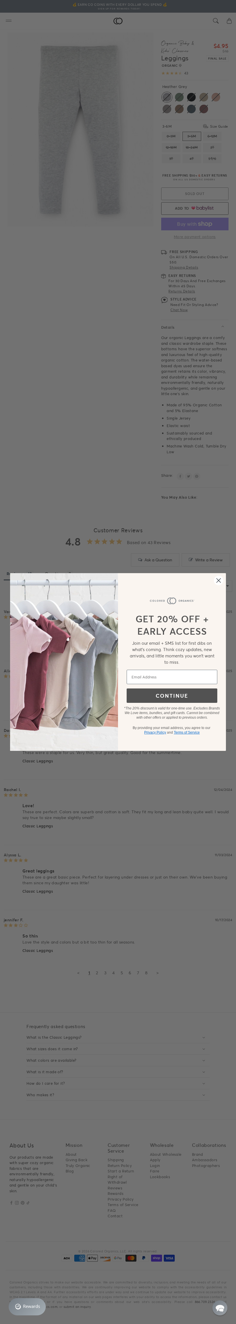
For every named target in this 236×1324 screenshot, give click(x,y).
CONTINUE (172, 695)
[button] (219, 1307)
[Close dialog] (219, 580)
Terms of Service (187, 732)
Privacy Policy (155, 732)
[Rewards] (27, 1306)
